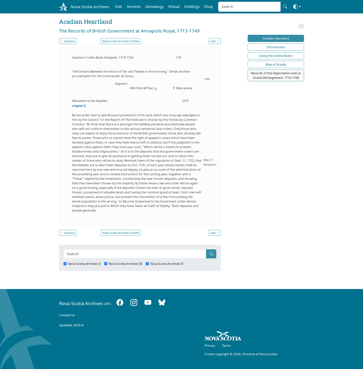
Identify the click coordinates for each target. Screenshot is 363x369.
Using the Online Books (276, 56)
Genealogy (154, 6)
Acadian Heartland (276, 38)
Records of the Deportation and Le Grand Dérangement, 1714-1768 (276, 75)
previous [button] (69, 41)
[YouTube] (147, 302)
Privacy (210, 345)
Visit (118, 6)
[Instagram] (133, 302)
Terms (226, 345)
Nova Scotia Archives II (84, 264)
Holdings (191, 6)
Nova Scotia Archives (90, 6)
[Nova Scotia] (223, 337)
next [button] (213, 41)
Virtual (174, 6)
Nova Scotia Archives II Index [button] (120, 41)
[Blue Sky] (161, 302)
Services (134, 6)
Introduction (276, 47)
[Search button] (285, 7)
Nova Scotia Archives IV (167, 264)
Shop (208, 6)
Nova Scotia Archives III (125, 264)
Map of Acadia (276, 64)
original (77, 106)
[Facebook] (119, 302)
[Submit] (211, 253)
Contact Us (67, 315)
